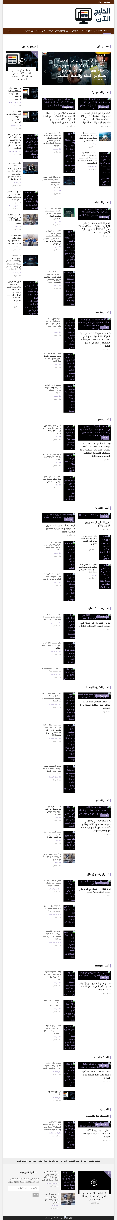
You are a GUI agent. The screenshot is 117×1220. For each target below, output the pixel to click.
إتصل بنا (83, 1161)
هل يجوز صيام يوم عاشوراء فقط (54, 1093)
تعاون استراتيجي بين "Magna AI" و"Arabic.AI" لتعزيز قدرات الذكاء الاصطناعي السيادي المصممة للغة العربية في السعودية (14, 291)
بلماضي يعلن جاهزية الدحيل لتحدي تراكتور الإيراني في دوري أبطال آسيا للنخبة (52, 1029)
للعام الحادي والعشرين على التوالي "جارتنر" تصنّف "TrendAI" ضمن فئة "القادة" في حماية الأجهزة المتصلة (94, 228)
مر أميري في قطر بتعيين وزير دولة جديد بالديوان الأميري (52, 457)
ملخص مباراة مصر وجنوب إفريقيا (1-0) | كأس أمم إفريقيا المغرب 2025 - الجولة (95, 986)
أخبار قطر (103, 419)
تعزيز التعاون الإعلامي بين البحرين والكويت (97, 524)
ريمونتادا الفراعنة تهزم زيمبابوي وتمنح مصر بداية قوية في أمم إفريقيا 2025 (52, 975)
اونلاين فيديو (22, 1161)
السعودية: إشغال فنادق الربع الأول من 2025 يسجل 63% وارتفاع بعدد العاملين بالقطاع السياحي (14, 141)
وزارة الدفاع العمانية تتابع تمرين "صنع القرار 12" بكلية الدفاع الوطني (13, 117)
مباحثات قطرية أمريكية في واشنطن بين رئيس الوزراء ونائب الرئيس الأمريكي (53, 810)
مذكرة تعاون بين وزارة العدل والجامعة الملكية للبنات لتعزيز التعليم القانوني (88, 539)
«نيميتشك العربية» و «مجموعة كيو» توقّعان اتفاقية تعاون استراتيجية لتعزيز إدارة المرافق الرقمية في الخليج (52, 277)
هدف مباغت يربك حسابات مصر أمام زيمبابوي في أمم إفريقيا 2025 (52, 1003)
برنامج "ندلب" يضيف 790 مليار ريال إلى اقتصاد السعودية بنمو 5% (52, 883)
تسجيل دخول (103, 2)
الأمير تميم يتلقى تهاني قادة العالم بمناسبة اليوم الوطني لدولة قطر (52, 479)
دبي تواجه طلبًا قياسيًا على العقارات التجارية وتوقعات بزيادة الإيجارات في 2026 (52, 935)
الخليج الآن (98, 30)
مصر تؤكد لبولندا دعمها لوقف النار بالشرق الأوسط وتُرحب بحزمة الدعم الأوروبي (14, 93)
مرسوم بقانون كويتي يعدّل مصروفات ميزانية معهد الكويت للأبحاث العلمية (53, 389)
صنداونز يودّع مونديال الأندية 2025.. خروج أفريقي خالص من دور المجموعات (22, 74)
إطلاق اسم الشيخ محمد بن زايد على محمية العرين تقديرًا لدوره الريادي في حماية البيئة (87, 568)
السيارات (104, 1109)
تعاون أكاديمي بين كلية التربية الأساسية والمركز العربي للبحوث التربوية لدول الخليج (52, 357)
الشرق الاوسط (86, 30)
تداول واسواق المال (62, 30)
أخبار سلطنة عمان (16, 125)
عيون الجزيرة (29, 30)
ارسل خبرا (63, 1161)
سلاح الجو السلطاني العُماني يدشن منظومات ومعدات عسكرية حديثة (52, 617)
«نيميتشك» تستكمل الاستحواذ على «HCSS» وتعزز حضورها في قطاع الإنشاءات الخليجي (88, 136)
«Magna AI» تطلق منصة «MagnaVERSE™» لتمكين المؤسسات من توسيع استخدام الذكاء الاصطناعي (13, 262)
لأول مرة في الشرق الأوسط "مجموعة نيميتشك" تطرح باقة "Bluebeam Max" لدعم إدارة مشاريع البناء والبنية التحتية (96, 118)
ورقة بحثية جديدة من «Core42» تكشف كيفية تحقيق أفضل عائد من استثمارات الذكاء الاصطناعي (53, 213)
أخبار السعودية (16, 272)
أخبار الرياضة (101, 965)
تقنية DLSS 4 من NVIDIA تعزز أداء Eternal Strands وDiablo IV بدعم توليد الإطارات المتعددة (52, 1125)
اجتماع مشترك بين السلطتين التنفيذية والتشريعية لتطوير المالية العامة (60, 528)
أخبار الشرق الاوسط (15, 102)
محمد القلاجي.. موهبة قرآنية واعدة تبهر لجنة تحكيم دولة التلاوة (96, 1074)
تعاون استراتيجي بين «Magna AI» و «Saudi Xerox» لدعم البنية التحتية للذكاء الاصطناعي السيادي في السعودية (59, 118)
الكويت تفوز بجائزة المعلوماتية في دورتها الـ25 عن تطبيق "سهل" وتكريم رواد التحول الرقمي (53, 323)
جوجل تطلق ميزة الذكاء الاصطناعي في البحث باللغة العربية (97, 1133)
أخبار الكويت (102, 312)
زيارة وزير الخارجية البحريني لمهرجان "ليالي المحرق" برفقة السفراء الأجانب (52, 546)
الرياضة (50, 30)
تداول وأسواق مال (15, 151)
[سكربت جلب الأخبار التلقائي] (56, 1218)
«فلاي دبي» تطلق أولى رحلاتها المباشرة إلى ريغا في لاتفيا (14, 239)
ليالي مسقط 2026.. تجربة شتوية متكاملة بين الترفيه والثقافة (51, 645)
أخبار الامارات (17, 182)
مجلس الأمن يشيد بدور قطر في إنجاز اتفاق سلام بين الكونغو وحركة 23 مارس (52, 429)
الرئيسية (107, 30)
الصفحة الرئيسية (94, 1161)
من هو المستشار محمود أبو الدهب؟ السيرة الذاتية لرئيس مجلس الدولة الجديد (52, 769)
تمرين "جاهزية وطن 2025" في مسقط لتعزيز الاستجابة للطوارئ (95, 624)
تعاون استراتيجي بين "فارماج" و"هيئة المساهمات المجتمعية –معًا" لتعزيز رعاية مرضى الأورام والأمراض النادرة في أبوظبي (52, 237)
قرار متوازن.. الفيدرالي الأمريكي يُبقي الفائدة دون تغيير (95, 890)
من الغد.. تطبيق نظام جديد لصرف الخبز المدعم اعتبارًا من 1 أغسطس (95, 704)
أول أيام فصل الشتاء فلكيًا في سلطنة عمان (51, 669)
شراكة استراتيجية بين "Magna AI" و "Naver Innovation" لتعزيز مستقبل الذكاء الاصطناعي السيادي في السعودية (87, 158)
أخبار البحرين (102, 508)
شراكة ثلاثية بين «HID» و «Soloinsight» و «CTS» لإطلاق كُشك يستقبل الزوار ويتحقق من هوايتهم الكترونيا (95, 826)
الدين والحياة (41, 30)
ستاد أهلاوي (42, 1161)
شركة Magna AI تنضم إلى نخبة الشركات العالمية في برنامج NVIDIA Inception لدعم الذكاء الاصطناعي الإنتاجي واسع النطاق (95, 339)
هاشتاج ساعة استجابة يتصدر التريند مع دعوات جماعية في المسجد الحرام (52, 1066)
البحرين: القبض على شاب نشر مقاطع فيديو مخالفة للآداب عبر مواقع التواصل (52, 576)
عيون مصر (32, 1161)
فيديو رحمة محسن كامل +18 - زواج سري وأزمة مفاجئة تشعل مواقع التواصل (14, 197)
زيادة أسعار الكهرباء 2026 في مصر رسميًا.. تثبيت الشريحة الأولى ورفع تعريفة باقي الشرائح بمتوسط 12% (52, 730)
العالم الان (75, 30)
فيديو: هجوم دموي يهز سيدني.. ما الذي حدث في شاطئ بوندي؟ (52, 834)
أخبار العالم (18, 226)
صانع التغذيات (74, 1161)
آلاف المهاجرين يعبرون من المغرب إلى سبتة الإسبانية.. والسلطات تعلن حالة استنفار (51, 697)
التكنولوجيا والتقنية (97, 1116)
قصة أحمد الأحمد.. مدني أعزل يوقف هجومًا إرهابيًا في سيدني (14, 219)
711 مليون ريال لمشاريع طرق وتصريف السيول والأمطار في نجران (52, 908)
